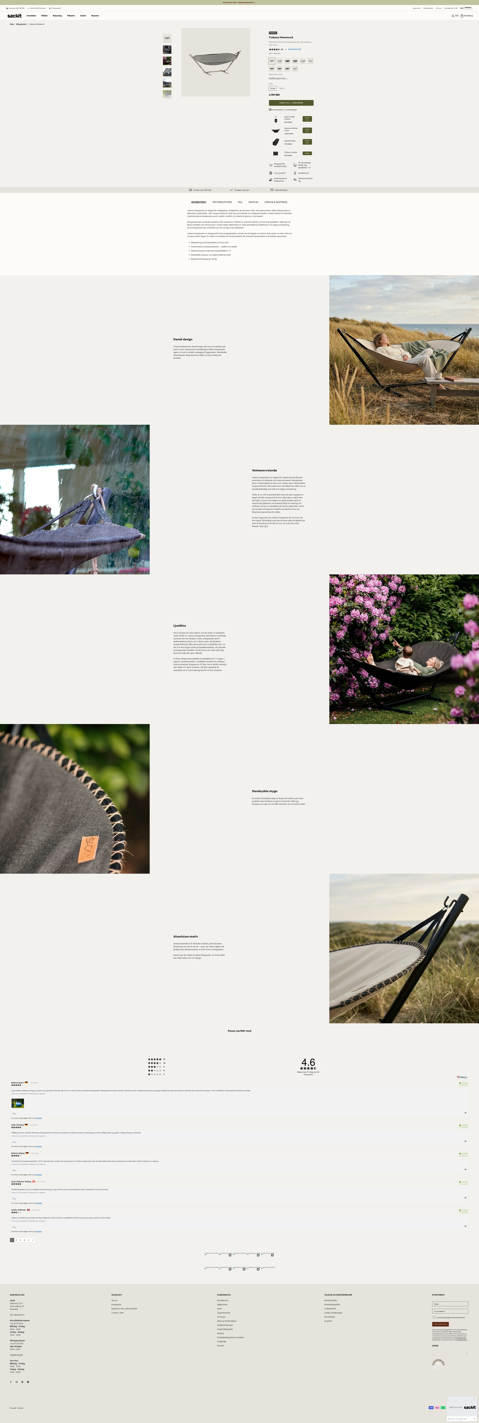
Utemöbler (31, 15)
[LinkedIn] (28, 1381)
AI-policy (328, 1321)
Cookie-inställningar (333, 1313)
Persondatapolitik (332, 1304)
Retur (219, 1308)
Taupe (272, 88)
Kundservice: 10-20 (451, 8)
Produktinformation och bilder (230, 1337)
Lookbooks (221, 1341)
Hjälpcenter (222, 1304)
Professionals (428, 8)
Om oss (438, 8)
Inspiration (416, 8)
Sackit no (39, 1231)
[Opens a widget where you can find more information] (462, 1408)
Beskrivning (198, 202)
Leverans (221, 1317)
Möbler (44, 15)
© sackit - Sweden (16, 1408)
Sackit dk (39, 1203)
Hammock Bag (289, 141)
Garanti (220, 1345)
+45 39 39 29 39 (16, 1323)
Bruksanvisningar (225, 1325)
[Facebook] (11, 1381)
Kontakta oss (222, 1300)
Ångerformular (223, 1313)
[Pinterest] (22, 1381)
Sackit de (39, 1118)
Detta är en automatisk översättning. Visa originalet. (28, 1094)
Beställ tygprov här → (278, 78)
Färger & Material (276, 202)
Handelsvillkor (330, 1300)
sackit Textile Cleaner (289, 118)
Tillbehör (71, 15)
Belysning (57, 15)
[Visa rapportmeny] (466, 1113)
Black (281, 88)
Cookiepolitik (330, 1308)
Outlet (83, 15)
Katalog (220, 1333)
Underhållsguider (225, 1329)
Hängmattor (21, 24)
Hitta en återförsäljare (227, 1321)
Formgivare (116, 1304)
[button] (465, 8)
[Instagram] (16, 1381)
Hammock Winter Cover (291, 129)
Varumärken (329, 1317)
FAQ (240, 202)
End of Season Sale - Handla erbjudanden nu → (239, 2)
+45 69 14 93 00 (16, 1343)
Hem (12, 24)
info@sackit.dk (16, 1355)
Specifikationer (222, 202)
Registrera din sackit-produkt (124, 1308)
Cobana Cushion (290, 152)
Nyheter (95, 15)
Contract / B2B (117, 1313)
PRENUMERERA (440, 1324)
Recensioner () (294, 49)
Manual (253, 202)
